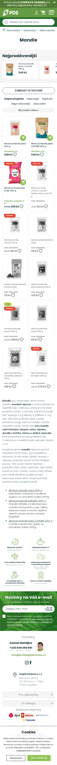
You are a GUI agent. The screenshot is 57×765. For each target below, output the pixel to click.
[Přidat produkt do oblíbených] (15, 154)
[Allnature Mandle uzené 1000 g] (15, 313)
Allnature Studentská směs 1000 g (14, 189)
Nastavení (16, 757)
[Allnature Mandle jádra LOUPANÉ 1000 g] (41, 128)
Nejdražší (47, 98)
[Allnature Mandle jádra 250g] (41, 224)
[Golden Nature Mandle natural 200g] (15, 269)
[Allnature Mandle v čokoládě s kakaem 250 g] (15, 357)
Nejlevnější (33, 98)
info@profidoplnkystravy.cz (28, 655)
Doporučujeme (14, 98)
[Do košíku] (23, 138)
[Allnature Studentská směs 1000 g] (15, 172)
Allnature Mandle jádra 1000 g (15, 145)
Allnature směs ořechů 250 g (11, 241)
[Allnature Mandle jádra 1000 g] (15, 128)
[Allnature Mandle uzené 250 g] (41, 313)
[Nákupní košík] (42, 12)
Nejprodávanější (20, 103)
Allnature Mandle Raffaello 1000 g (39, 374)
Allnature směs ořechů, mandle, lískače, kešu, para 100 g (41, 192)
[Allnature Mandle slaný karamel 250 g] (41, 269)
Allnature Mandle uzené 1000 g (12, 330)
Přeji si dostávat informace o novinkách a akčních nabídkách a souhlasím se (30, 620)
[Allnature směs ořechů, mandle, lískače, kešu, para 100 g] (41, 172)
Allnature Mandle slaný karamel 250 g (41, 285)
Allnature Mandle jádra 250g (42, 241)
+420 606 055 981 (21, 648)
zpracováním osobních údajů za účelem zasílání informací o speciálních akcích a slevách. (30, 622)
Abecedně (39, 103)
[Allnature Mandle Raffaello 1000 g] (41, 357)
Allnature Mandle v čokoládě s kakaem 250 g (13, 376)
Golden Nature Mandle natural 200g (15, 285)
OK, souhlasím (39, 757)
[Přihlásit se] (36, 12)
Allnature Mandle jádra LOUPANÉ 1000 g (26, 66)
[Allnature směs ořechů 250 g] (15, 224)
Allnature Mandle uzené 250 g (39, 330)
